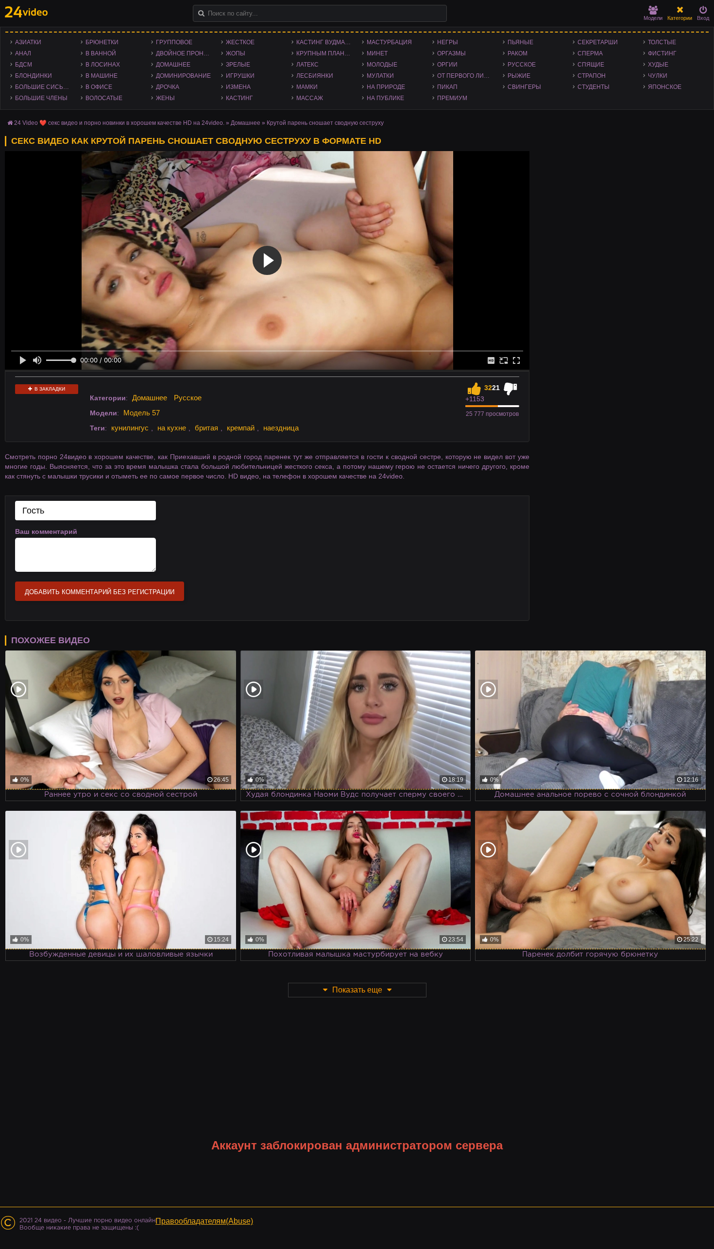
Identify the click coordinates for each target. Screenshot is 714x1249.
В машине (101, 75)
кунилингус (130, 428)
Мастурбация (389, 42)
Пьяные (520, 42)
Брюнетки (102, 42)
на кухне (171, 428)
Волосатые (103, 98)
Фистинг (662, 53)
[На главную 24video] (26, 11)
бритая (206, 428)
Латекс (307, 64)
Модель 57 (141, 413)
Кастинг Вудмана (324, 42)
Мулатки (380, 75)
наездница (281, 428)
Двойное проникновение (186, 53)
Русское (522, 64)
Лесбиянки (314, 75)
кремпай (241, 428)
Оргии (447, 64)
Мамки (307, 87)
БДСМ (23, 64)
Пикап (447, 87)
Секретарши (598, 42)
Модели (653, 18)
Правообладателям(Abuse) (204, 1221)
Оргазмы (451, 53)
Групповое (174, 42)
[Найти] (201, 13)
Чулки (657, 75)
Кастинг (239, 98)
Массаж (309, 98)
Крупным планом (325, 53)
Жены (165, 98)
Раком (517, 53)
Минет (377, 53)
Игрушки (240, 75)
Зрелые (238, 64)
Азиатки (28, 42)
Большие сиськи (43, 87)
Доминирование (183, 75)
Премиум (452, 98)
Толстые (662, 42)
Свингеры (524, 87)
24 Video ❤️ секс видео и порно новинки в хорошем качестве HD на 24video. (119, 123)
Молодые (382, 64)
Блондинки (33, 75)
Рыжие (519, 75)
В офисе (98, 87)
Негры (447, 42)
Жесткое (240, 42)
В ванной (100, 53)
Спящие (591, 64)
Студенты (594, 87)
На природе (386, 87)
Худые (658, 64)
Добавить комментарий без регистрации (99, 592)
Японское (664, 87)
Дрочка (167, 87)
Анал (23, 53)
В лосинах (102, 64)
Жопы (235, 53)
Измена (238, 87)
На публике (385, 98)
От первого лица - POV (467, 75)
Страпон (592, 75)
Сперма (590, 53)
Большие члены (41, 98)
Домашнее (173, 64)
